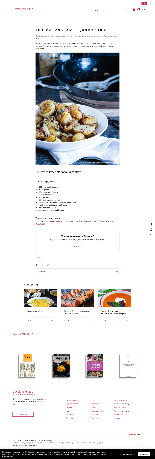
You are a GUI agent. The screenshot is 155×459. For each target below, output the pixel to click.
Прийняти (144, 454)
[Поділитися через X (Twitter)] (42, 265)
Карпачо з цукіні (34, 311)
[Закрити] (152, 454)
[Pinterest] (151, 234)
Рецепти (39, 257)
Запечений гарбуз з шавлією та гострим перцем (77, 312)
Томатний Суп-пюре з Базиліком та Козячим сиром (113, 312)
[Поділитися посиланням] (48, 265)
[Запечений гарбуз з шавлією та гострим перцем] (77, 298)
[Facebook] (151, 224)
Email (14, 404)
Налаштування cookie (127, 454)
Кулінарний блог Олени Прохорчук (23, 394)
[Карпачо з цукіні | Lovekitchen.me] (40, 298)
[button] (134, 9)
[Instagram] (151, 229)
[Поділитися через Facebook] (37, 265)
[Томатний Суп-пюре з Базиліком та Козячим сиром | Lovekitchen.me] (114, 298)
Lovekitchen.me (22, 9)
